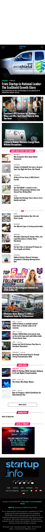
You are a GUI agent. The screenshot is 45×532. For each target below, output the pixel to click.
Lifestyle (15, 488)
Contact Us (24, 491)
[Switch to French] (36, 490)
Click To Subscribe (8, 416)
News (22, 488)
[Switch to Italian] (31, 490)
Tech (36, 488)
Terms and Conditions (36, 502)
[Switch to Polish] (41, 490)
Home (8, 488)
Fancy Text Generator (12, 491)
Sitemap (22, 504)
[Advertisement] (22, 22)
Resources (29, 488)
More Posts (22, 405)
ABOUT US (11, 507)
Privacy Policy (25, 502)
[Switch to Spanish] (24, 493)
